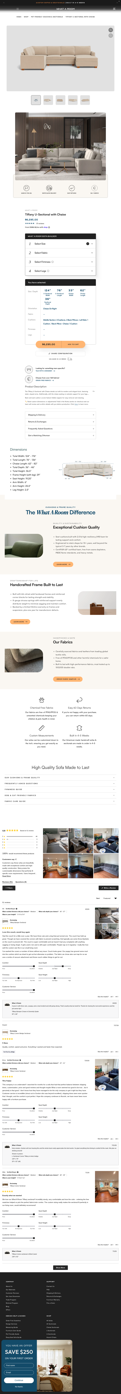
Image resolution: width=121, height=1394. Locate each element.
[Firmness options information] (52, 262)
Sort (98, 898)
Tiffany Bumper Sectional (18, 922)
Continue (19, 1380)
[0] (114, 8)
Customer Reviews (12, 1293)
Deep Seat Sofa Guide (14, 1337)
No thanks (19, 1387)
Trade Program (11, 1300)
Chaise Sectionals (53, 1327)
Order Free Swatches (13, 1320)
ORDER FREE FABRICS (43, 380)
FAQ (48, 1290)
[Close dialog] (69, 1343)
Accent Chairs (51, 1337)
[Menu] (17, 9)
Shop (26, 17)
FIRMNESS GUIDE (13, 789)
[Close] (119, 1)
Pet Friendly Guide (12, 1334)
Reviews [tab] (7, 882)
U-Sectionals (51, 1334)
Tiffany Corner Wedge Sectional (20, 1033)
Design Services (11, 1324)
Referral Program (12, 1303)
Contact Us (50, 1286)
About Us (9, 1286)
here (76, 404)
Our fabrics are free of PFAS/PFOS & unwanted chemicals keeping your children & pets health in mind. (41, 715)
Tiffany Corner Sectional (17, 1071)
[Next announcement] (117, 2)
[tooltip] (16, 859)
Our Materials (10, 1290)
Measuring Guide (12, 1327)
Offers (8, 1310)
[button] (60, 243)
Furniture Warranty (53, 1300)
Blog (7, 1306)
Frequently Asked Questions (40, 428)
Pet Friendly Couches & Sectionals (47, 17)
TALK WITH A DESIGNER (44, 371)
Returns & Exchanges (37, 421)
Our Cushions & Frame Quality (22, 778)
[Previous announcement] (4, 2)
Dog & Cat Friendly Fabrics (20, 795)
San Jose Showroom (13, 1296)
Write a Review (110, 888)
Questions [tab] (20, 882)
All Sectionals (51, 1324)
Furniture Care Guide (13, 1330)
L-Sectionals (51, 1330)
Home (19, 17)
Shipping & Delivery (36, 415)
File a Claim (51, 1303)
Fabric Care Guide (15, 801)
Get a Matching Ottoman (39, 435)
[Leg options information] (48, 271)
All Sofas (50, 1320)
